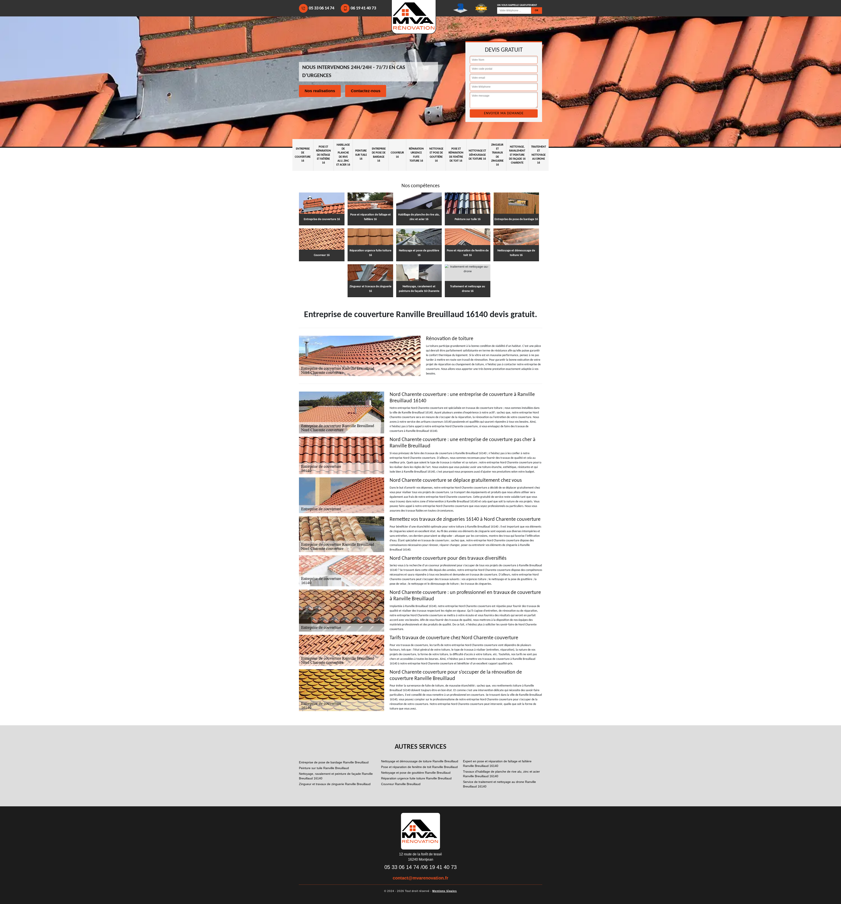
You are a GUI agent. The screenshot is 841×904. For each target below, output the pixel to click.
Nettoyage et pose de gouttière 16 (436, 154)
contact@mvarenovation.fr (420, 878)
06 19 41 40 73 (363, 8)
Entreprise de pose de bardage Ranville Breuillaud (334, 762)
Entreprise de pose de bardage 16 (379, 154)
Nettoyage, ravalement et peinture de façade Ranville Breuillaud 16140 (336, 776)
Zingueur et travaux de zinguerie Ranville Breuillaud (335, 784)
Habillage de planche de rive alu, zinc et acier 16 (343, 154)
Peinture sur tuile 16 (361, 154)
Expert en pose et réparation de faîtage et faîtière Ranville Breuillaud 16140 (497, 763)
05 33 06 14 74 (321, 8)
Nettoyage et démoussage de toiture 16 (477, 154)
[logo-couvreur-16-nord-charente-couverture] (420, 831)
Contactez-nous (365, 91)
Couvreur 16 (397, 154)
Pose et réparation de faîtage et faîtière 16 (323, 154)
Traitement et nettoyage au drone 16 (538, 154)
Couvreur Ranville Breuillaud (400, 784)
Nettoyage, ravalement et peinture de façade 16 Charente (517, 154)
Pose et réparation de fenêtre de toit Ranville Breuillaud (419, 767)
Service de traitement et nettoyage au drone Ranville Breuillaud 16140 (499, 784)
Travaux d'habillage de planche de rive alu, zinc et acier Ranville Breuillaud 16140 (501, 774)
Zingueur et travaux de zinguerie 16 (497, 154)
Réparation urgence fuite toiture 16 (416, 154)
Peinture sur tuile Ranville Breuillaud (324, 768)
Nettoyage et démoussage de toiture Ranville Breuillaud (419, 761)
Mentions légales (444, 891)
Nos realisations (320, 91)
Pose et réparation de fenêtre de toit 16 (456, 154)
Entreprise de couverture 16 (303, 154)
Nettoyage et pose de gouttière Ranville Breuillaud (416, 772)
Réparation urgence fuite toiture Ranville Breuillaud (416, 778)
